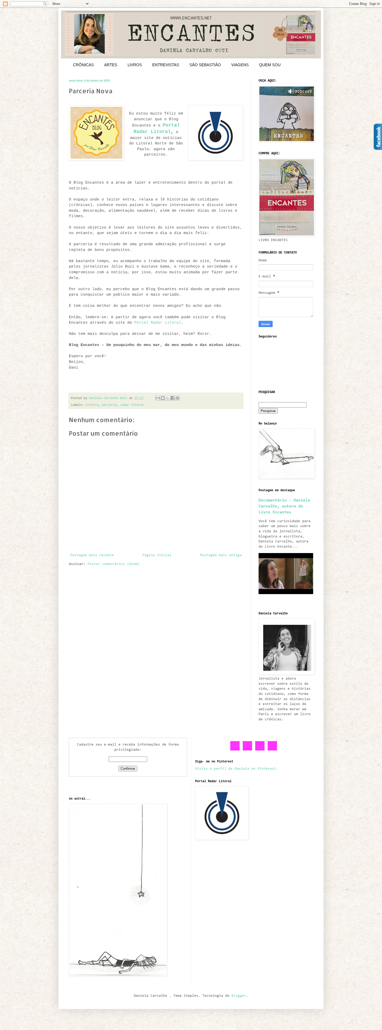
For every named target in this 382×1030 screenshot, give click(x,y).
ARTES (110, 65)
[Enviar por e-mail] (157, 398)
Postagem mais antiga (221, 555)
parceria (109, 405)
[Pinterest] (260, 750)
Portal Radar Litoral (157, 322)
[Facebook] (235, 750)
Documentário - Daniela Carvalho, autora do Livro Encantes (284, 506)
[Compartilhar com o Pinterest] (177, 398)
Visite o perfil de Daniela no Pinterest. (236, 769)
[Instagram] (272, 750)
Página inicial (157, 555)
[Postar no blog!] (162, 398)
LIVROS (135, 65)
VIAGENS (240, 65)
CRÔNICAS (83, 65)
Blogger (239, 996)
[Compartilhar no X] (167, 398)
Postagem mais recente (92, 555)
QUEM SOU (270, 65)
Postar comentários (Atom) (114, 564)
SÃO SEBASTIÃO (205, 65)
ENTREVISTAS (165, 65)
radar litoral (132, 405)
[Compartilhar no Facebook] (172, 398)
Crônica (91, 405)
